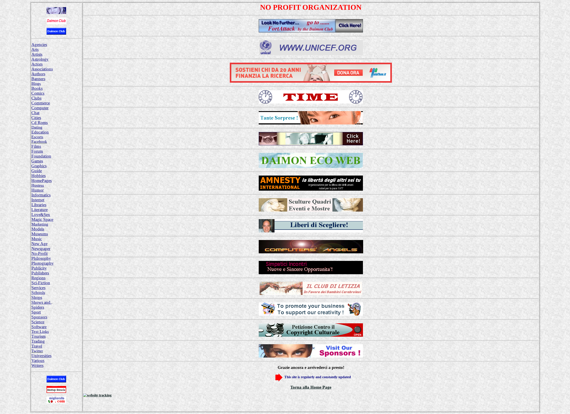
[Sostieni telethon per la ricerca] (311, 81)
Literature (39, 209)
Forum (37, 151)
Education (40, 132)
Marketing (39, 224)
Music (36, 238)
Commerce (40, 103)
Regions (38, 278)
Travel (36, 346)
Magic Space (42, 219)
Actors (37, 64)
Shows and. (41, 302)
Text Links (40, 331)
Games (37, 161)
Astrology (40, 59)
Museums (39, 234)
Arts (35, 49)
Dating (36, 127)
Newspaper (40, 248)
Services (38, 287)
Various (37, 360)
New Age (39, 243)
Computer (40, 108)
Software (39, 326)
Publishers (40, 273)
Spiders (37, 307)
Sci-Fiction (40, 282)
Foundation (41, 156)
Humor (37, 190)
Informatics (41, 195)
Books (37, 88)
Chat (35, 112)
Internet (37, 200)
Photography (42, 263)
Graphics (39, 166)
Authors (38, 74)
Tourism (38, 336)
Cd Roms (39, 122)
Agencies (39, 44)
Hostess (37, 185)
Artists (36, 54)
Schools (38, 292)
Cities (36, 117)
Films (36, 146)
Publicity (39, 268)
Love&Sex (40, 214)
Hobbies (38, 175)
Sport (36, 312)
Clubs (36, 98)
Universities (41, 355)
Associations (42, 69)
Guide (36, 170)
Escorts (37, 137)
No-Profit (39, 253)
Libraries (38, 204)
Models (37, 229)
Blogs (36, 83)
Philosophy (41, 258)
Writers (37, 365)
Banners (38, 78)
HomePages (41, 180)
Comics (37, 93)
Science (37, 322)
